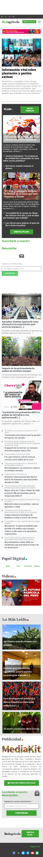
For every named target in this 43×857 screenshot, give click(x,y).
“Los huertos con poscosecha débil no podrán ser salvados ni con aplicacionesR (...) (21, 415)
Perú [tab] (18, 566)
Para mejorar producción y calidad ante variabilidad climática (21, 464)
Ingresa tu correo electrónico (12, 264)
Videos (9, 576)
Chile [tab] (8, 566)
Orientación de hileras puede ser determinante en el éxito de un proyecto (21, 511)
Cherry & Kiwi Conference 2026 (17, 454)
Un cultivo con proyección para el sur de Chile (21, 431)
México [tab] (37, 566)
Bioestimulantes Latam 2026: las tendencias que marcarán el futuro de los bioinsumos (22, 545)
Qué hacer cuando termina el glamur (19, 167)
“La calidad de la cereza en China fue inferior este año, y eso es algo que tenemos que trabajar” (21, 215)
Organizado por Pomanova (16, 474)
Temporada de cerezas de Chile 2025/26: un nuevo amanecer (21, 138)
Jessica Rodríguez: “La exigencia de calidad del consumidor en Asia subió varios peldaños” (21, 158)
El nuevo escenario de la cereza (21, 728)
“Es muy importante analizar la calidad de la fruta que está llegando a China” (21, 193)
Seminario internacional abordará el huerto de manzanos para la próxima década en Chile (21, 479)
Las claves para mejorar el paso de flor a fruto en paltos (22, 224)
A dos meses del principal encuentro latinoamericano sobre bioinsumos (20, 538)
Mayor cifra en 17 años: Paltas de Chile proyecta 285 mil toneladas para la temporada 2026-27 (22, 493)
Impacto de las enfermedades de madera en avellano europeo (18, 369)
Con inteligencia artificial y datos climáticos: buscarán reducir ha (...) (19, 702)
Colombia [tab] (28, 566)
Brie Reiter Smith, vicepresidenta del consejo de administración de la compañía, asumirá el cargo (22, 443)
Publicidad (13, 739)
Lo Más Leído (15, 619)
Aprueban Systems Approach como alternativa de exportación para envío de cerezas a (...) (20, 324)
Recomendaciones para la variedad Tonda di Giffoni (22, 500)
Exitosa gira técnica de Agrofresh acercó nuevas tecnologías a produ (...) (17, 672)
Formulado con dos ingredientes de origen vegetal (22, 522)
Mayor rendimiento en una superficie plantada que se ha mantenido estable (20, 487)
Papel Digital (14, 558)
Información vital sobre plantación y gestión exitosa (19, 73)
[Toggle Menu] (40, 22)
